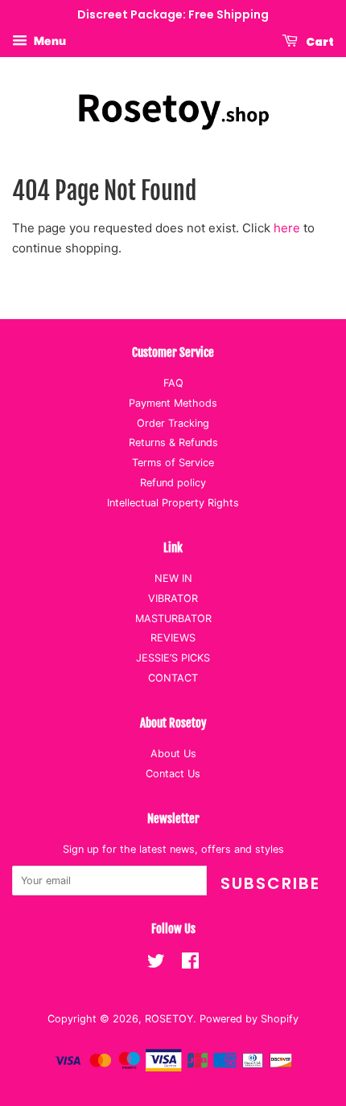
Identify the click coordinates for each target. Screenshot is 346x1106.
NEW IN (173, 578)
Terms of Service (173, 463)
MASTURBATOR (173, 618)
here (287, 228)
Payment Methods (173, 403)
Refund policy (173, 483)
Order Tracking (173, 423)
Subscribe (270, 883)
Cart (319, 41)
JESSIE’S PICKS (173, 658)
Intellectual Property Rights (173, 503)
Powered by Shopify (249, 1019)
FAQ (173, 383)
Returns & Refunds (173, 442)
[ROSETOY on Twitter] (156, 964)
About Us (173, 754)
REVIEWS (173, 638)
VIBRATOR (173, 598)
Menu (48, 40)
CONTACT (173, 678)
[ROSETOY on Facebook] (190, 964)
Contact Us (173, 774)
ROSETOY (169, 1019)
